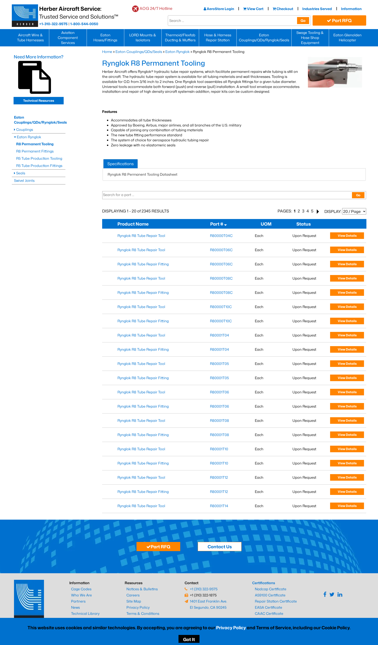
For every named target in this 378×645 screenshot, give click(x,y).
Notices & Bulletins (142, 589)
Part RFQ (341, 20)
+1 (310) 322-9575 (203, 589)
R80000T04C (221, 235)
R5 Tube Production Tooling (39, 158)
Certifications (263, 582)
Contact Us (220, 546)
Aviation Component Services (68, 37)
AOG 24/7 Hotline (156, 8)
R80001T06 (219, 392)
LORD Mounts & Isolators (142, 37)
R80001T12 (219, 477)
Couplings (24, 129)
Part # (217, 224)
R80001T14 (219, 505)
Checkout (284, 8)
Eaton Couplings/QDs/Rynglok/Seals (264, 37)
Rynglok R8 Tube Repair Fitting (143, 264)
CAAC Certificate (269, 613)
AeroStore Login (220, 8)
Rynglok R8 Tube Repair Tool (141, 235)
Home (107, 51)
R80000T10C (221, 306)
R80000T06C (221, 249)
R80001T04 (219, 335)
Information (351, 8)
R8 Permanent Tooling (35, 144)
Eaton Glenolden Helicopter (347, 37)
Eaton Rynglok (177, 51)
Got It (189, 639)
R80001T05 (219, 363)
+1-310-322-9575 (53, 23)
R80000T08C (221, 278)
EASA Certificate (268, 607)
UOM (267, 224)
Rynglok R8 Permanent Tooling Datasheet (142, 174)
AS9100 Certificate (270, 595)
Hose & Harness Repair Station (217, 37)
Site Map (133, 601)
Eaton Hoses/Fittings (105, 37)
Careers (133, 595)
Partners (78, 601)
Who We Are (81, 595)
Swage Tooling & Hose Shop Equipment (310, 37)
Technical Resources (38, 100)
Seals (20, 173)
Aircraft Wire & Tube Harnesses (30, 37)
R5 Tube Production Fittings (39, 165)
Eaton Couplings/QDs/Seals (139, 51)
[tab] (120, 163)
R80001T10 (219, 449)
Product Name (133, 224)
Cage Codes (81, 589)
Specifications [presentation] (120, 164)
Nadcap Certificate (270, 589)
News (75, 607)
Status (304, 224)
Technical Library (85, 613)
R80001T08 (219, 420)
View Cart (254, 8)
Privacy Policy (231, 627)
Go (303, 20)
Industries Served (317, 8)
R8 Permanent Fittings (35, 151)
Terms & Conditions (142, 613)
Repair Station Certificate (276, 601)
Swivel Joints (24, 180)
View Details (347, 235)
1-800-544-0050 (84, 23)
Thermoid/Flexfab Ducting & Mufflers (180, 37)
